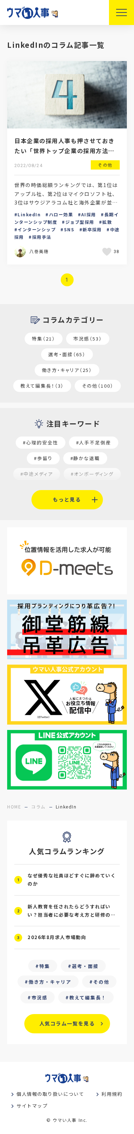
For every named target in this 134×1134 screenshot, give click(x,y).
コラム (38, 806)
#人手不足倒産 (93, 442)
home (14, 806)
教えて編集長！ (87, 997)
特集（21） (43, 338)
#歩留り (43, 458)
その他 (101, 981)
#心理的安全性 (40, 442)
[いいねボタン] (108, 251)
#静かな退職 (85, 458)
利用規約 (111, 1093)
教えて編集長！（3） (42, 385)
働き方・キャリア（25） (67, 370)
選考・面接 (85, 966)
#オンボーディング (92, 473)
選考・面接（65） (67, 354)
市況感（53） (87, 338)
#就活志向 (28, 489)
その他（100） (98, 385)
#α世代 (67, 489)
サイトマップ (32, 1105)
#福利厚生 (106, 489)
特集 (44, 966)
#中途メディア (36, 473)
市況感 (39, 997)
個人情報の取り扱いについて (50, 1093)
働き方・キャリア (50, 981)
